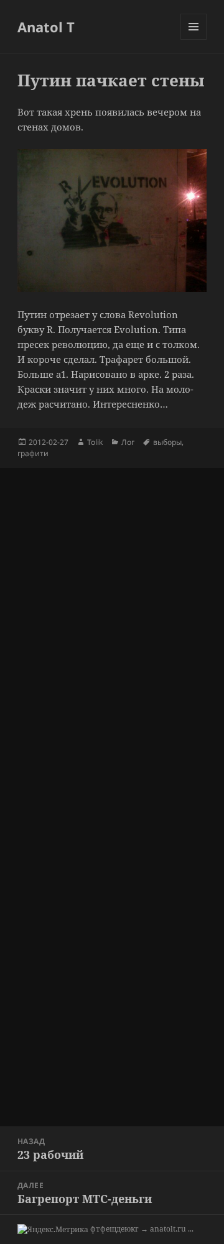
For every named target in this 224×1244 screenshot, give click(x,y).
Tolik (95, 442)
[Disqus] (112, 623)
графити (33, 453)
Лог (127, 442)
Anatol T (46, 26)
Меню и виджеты (194, 39)
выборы (167, 442)
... (191, 1228)
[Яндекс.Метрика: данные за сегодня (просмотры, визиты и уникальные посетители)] (52, 1229)
